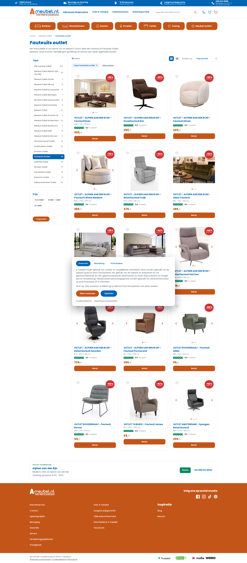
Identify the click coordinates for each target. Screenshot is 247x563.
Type (35, 60)
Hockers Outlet (48, 151)
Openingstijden (37, 516)
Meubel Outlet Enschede (48, 105)
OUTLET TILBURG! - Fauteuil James (143, 424)
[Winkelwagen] (215, 12)
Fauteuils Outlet (48, 156)
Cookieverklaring (59, 559)
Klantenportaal (141, 12)
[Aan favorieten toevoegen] (78, 76)
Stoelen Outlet (48, 167)
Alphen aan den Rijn (44, 468)
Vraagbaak (35, 545)
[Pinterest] (215, 497)
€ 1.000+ (38, 205)
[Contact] (203, 12)
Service (33, 533)
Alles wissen (108, 65)
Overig (176, 26)
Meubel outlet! (204, 26)
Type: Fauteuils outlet (85, 65)
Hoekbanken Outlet (48, 146)
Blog (160, 510)
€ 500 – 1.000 (54, 200)
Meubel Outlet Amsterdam (48, 120)
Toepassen (41, 219)
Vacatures (99, 527)
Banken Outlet (48, 110)
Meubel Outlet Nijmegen (48, 94)
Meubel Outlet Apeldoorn (48, 125)
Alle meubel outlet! (48, 66)
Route (185, 470)
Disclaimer (72, 559)
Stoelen (127, 26)
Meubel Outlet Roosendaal (48, 89)
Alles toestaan (87, 293)
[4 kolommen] (177, 58)
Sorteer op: (187, 58)
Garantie (34, 527)
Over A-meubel (100, 12)
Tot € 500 (39, 200)
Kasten (104, 26)
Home (32, 36)
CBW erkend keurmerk (105, 516)
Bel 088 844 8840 (203, 470)
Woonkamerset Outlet (48, 141)
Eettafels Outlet (48, 161)
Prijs (35, 194)
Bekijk (95, 138)
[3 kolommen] (171, 58)
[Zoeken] (195, 12)
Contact (34, 510)
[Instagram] (204, 497)
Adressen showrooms (75, 12)
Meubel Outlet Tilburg (48, 84)
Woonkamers (76, 26)
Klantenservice (120, 12)
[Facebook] (198, 497)
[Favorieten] (209, 12)
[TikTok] (210, 497)
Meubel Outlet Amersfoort (48, 115)
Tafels (152, 26)
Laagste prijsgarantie (104, 510)
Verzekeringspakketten (41, 539)
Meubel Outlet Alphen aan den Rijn (48, 72)
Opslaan (108, 293)
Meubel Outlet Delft (48, 131)
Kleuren (161, 516)
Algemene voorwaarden (40, 559)
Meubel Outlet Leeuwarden (48, 100)
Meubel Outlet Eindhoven (48, 136)
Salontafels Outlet (48, 172)
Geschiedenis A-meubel (105, 522)
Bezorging (35, 522)
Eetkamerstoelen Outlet (48, 182)
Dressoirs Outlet (48, 177)
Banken (46, 26)
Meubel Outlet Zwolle (48, 79)
